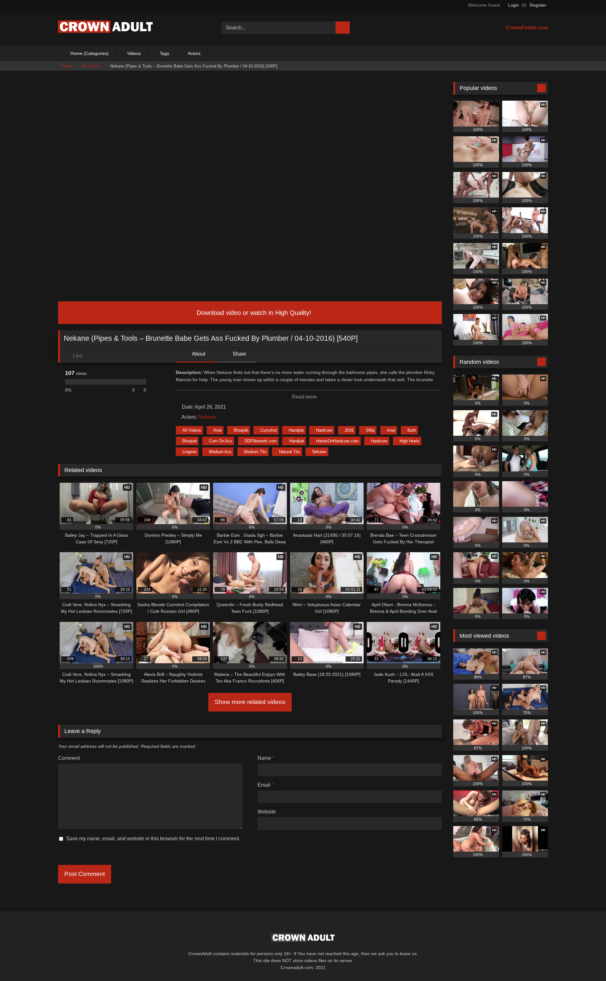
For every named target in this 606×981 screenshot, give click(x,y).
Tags (164, 53)
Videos (134, 53)
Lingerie (189, 451)
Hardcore (324, 430)
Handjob (296, 430)
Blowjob (241, 430)
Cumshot (268, 430)
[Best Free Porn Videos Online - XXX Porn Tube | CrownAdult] (105, 28)
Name (266, 758)
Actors (194, 53)
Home (67, 66)
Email (266, 785)
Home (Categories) (89, 53)
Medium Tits (255, 451)
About (198, 354)
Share (238, 354)
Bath (411, 430)
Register (538, 5)
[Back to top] (587, 962)
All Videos (91, 66)
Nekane (207, 417)
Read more (305, 396)
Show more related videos (250, 702)
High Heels (409, 441)
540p (370, 430)
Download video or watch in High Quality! (253, 312)
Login (513, 5)
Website (267, 811)
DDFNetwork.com (261, 441)
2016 (349, 430)
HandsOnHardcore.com (337, 441)
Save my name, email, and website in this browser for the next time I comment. (153, 838)
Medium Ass (220, 451)
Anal (217, 430)
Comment (69, 758)
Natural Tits (289, 451)
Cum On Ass (220, 441)
